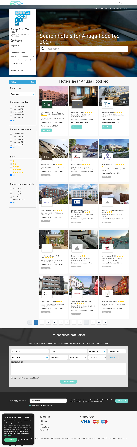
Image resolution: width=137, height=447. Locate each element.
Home (95, 8)
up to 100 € (17, 188)
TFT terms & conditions (29, 378)
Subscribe (35, 405)
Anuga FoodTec (115, 8)
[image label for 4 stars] (17, 169)
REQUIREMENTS (17, 362)
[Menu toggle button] (125, 2)
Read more (7, 436)
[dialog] (18, 429)
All (14, 120)
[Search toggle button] (120, 2)
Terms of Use (44, 430)
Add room (113, 357)
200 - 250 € (17, 197)
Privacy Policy (45, 427)
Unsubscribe (47, 405)
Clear (33, 82)
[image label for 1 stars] (14, 161)
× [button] (32, 416)
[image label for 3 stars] (16, 167)
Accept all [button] (11, 440)
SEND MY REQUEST (68, 382)
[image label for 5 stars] (18, 172)
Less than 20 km (19, 112)
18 (99, 322)
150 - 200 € (17, 194)
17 (93, 322)
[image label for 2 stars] (15, 164)
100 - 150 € (17, 191)
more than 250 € (19, 200)
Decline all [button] (25, 440)
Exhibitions (104, 8)
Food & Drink (15, 34)
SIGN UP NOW (121, 401)
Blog (41, 424)
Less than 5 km (18, 106)
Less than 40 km (19, 115)
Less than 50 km (19, 117)
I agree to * (26, 378)
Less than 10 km (19, 109)
